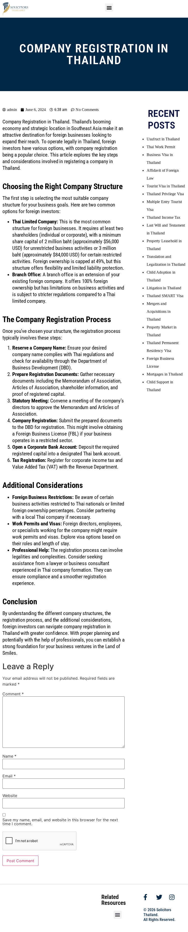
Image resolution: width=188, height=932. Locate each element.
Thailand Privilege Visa (165, 194)
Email (9, 776)
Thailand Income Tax (164, 217)
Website (9, 796)
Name (9, 756)
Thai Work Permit (161, 147)
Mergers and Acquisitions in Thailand (159, 311)
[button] (109, 7)
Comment (13, 694)
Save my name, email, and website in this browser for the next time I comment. (60, 822)
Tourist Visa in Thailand (166, 186)
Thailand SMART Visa (165, 296)
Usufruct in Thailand (163, 139)
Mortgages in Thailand (165, 374)
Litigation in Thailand (164, 288)
